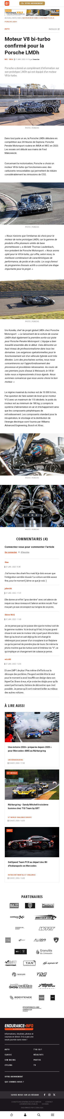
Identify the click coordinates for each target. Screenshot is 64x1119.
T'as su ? (38, 1049)
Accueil (8, 18)
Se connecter (11, 552)
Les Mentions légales (28, 1104)
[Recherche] (39, 1115)
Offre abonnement (33, 3)
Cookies (45, 1104)
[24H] (11, 1115)
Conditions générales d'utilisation (26, 1102)
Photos (37, 1060)
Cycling (8, 1065)
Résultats (38, 1054)
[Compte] (25, 1115)
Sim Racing (10, 1060)
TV (35, 1065)
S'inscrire (25, 552)
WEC (19, 18)
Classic (8, 1054)
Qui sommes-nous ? (14, 1082)
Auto (15, 18)
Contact (49, 1102)
